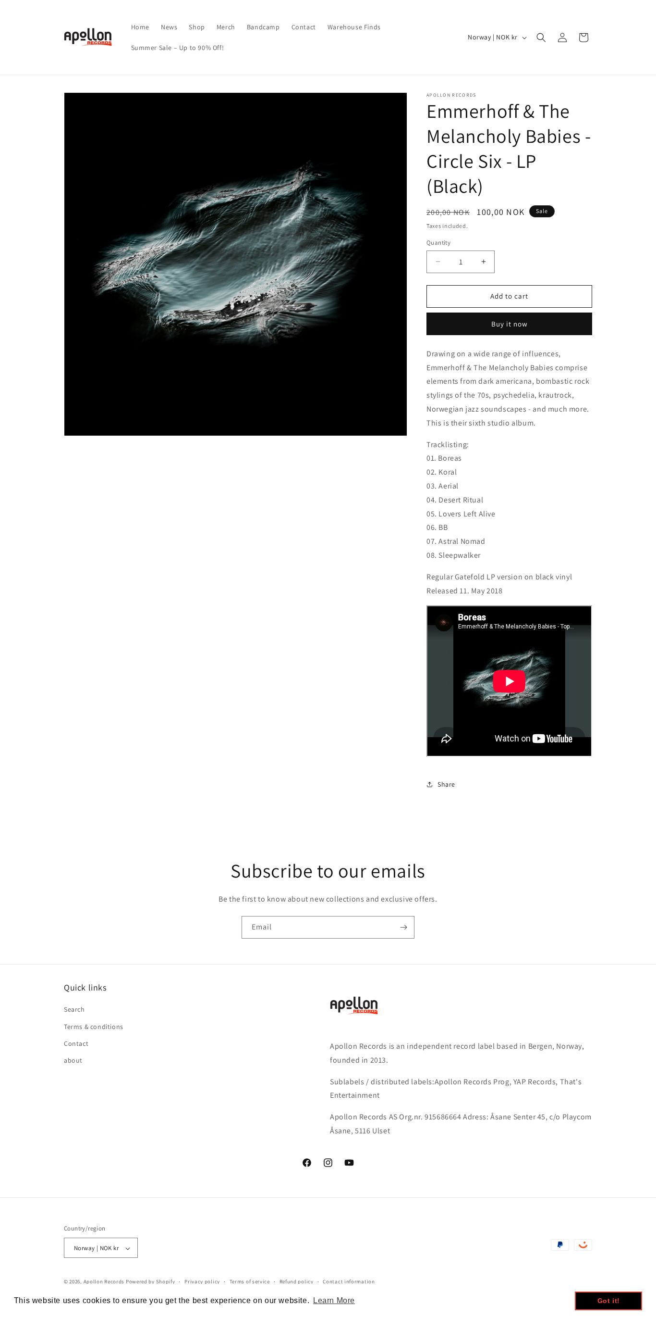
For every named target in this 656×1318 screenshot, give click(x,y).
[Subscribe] (403, 927)
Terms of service (250, 1282)
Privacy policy (202, 1282)
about (73, 1059)
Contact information (349, 1282)
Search (74, 1009)
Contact (76, 1043)
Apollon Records (104, 1282)
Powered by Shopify (150, 1282)
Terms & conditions (93, 1026)
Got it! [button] (608, 1301)
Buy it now (509, 323)
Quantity (438, 242)
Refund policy (296, 1282)
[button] (541, 37)
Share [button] (446, 784)
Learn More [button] (334, 1300)
